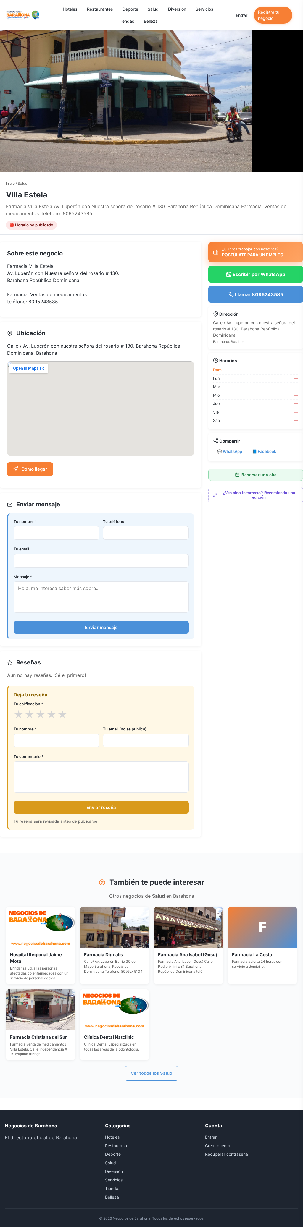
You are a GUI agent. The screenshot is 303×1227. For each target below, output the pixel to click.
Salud (153, 9)
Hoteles (70, 9)
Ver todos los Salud (151, 1073)
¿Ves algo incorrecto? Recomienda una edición (259, 495)
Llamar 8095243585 (258, 294)
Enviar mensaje (101, 627)
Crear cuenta (217, 1145)
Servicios (204, 9)
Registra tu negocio (268, 15)
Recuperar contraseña (226, 1154)
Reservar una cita (259, 475)
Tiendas (126, 21)
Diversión (177, 9)
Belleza (151, 21)
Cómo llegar (33, 469)
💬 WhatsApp (229, 451)
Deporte (130, 9)
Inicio (10, 183)
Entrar (241, 15)
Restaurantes (100, 9)
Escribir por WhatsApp (258, 274)
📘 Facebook (264, 451)
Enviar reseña (101, 807)
